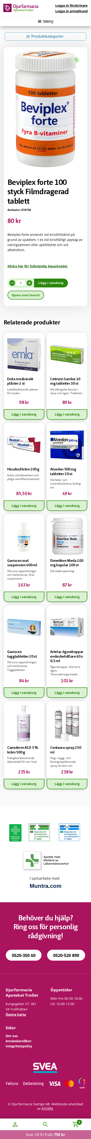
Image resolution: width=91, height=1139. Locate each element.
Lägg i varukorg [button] (23, 414)
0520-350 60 (23, 955)
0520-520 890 (66, 955)
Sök (45, 1124)
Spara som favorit (26, 295)
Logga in (71, 5)
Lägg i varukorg (50, 283)
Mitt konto (15, 1124)
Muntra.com (45, 886)
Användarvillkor (19, 1041)
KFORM (47, 1108)
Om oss (12, 1036)
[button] (76, 60)
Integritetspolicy (19, 1046)
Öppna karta (16, 1014)
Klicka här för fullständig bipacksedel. (37, 266)
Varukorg (70, 1121)
